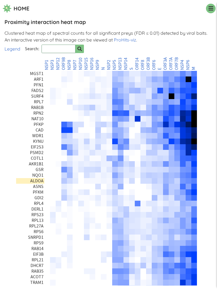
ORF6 (154, 65)
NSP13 (120, 64)
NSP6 (188, 65)
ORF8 (143, 65)
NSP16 (92, 64)
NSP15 (86, 64)
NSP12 (58, 64)
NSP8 (69, 65)
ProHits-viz (125, 40)
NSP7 (75, 65)
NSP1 (46, 65)
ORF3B (148, 63)
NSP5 (114, 65)
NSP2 (109, 65)
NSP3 (52, 65)
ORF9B (63, 63)
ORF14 (137, 64)
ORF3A (165, 63)
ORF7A (171, 63)
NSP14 (126, 64)
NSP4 (182, 65)
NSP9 (97, 65)
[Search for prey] (79, 49)
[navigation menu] (211, 8)
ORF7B (176, 63)
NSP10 (80, 64)
